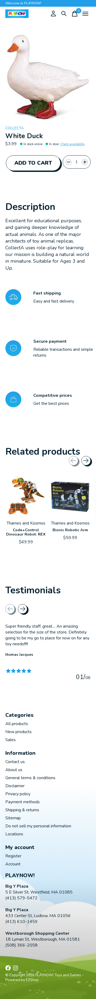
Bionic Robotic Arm (70, 530)
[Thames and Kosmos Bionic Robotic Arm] (70, 496)
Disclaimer (15, 786)
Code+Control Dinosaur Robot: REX (26, 532)
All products (16, 724)
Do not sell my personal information (38, 826)
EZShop (32, 980)
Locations (14, 834)
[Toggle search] (64, 13)
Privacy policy (17, 794)
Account (13, 864)
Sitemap (13, 818)
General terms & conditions (30, 778)
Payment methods (22, 802)
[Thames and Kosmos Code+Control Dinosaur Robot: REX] (25, 496)
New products (18, 732)
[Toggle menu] (85, 13)
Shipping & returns (22, 810)
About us (13, 770)
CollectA (14, 128)
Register (13, 856)
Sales (10, 740)
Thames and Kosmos (26, 523)
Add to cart (33, 163)
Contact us (15, 762)
